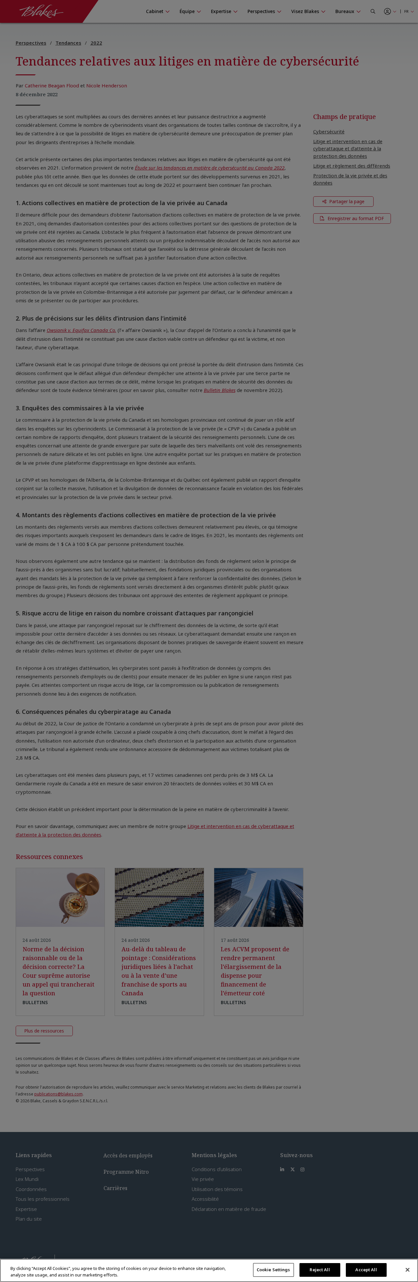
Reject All (320, 1270)
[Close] (407, 1269)
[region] (209, 1270)
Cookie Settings (273, 1270)
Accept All (366, 1270)
